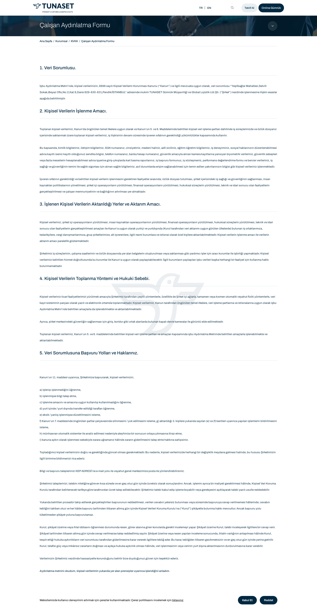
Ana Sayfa (46, 41)
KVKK (74, 41)
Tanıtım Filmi (119, 7)
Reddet (268, 600)
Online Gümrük (271, 7)
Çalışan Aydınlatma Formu (97, 41)
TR (201, 7)
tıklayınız (177, 600)
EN (209, 7)
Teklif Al (249, 7)
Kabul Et (247, 600)
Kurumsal (61, 41)
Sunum (94, 7)
